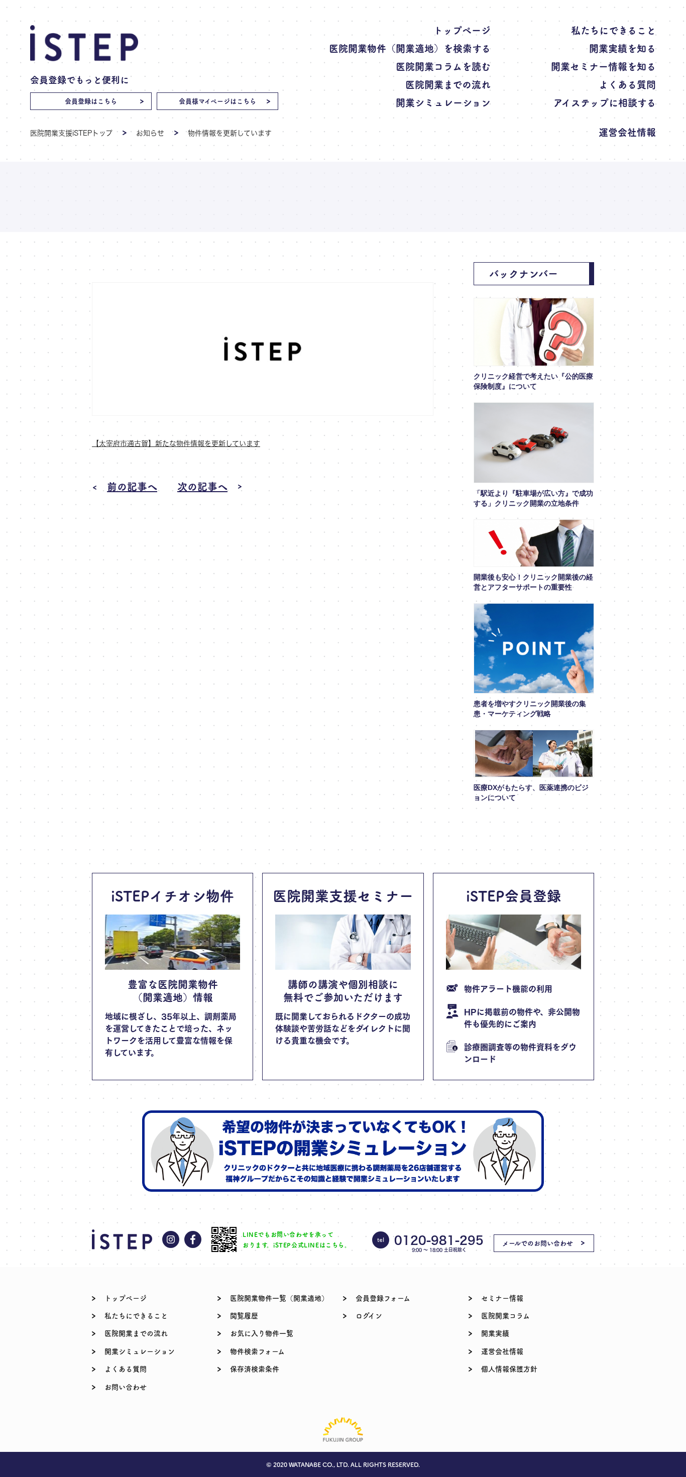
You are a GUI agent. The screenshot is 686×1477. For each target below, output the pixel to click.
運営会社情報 (627, 132)
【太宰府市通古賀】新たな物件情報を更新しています (176, 443)
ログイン (369, 1315)
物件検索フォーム (257, 1351)
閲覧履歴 (244, 1315)
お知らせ (150, 133)
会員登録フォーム (383, 1298)
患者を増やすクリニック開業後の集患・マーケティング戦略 (530, 709)
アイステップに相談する (604, 102)
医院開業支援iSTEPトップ (71, 133)
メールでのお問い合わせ (537, 1242)
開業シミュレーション (443, 102)
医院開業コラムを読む (443, 66)
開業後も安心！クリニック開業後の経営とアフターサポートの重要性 (533, 582)
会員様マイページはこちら (217, 100)
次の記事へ (202, 486)
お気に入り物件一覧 (261, 1333)
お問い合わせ (125, 1387)
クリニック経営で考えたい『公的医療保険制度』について (533, 381)
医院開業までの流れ (448, 84)
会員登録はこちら (91, 100)
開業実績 (495, 1333)
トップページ (462, 30)
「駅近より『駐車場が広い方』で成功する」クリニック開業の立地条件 (533, 498)
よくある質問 (627, 84)
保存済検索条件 (254, 1369)
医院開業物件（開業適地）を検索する (410, 48)
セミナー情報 (502, 1298)
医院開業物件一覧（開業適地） (279, 1298)
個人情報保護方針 (509, 1369)
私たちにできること (613, 30)
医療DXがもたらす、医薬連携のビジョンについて (531, 792)
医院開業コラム (505, 1315)
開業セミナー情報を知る (603, 66)
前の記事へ (132, 486)
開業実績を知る (622, 48)
